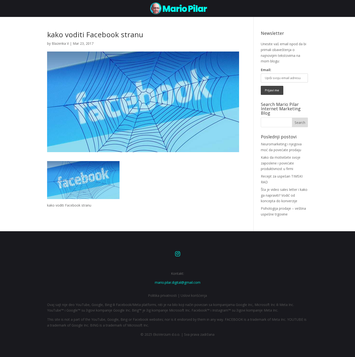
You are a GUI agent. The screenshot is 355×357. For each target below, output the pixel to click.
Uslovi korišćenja (194, 295)
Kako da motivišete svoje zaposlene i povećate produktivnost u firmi (280, 163)
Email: (266, 69)
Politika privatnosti (162, 295)
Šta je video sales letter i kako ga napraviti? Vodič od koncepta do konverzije (284, 195)
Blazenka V (60, 43)
